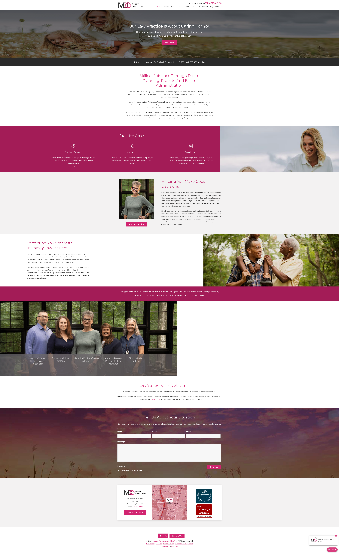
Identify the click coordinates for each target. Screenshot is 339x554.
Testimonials (190, 7)
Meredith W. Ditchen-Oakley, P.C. (164, 541)
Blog (211, 7)
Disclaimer (121, 466)
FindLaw (174, 546)
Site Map (159, 544)
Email (189, 432)
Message (121, 442)
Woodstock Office (135, 512)
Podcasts (205, 7)
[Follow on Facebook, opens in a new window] (160, 536)
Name (119, 432)
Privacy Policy (168, 544)
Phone (154, 432)
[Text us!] (332, 550)
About (165, 7)
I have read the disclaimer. (132, 470)
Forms (198, 7)
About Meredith (136, 224)
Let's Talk (169, 43)
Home (159, 7)
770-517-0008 (213, 3)
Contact (217, 7)
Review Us (177, 536)
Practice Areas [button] (176, 7)
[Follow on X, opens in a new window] (165, 536)
